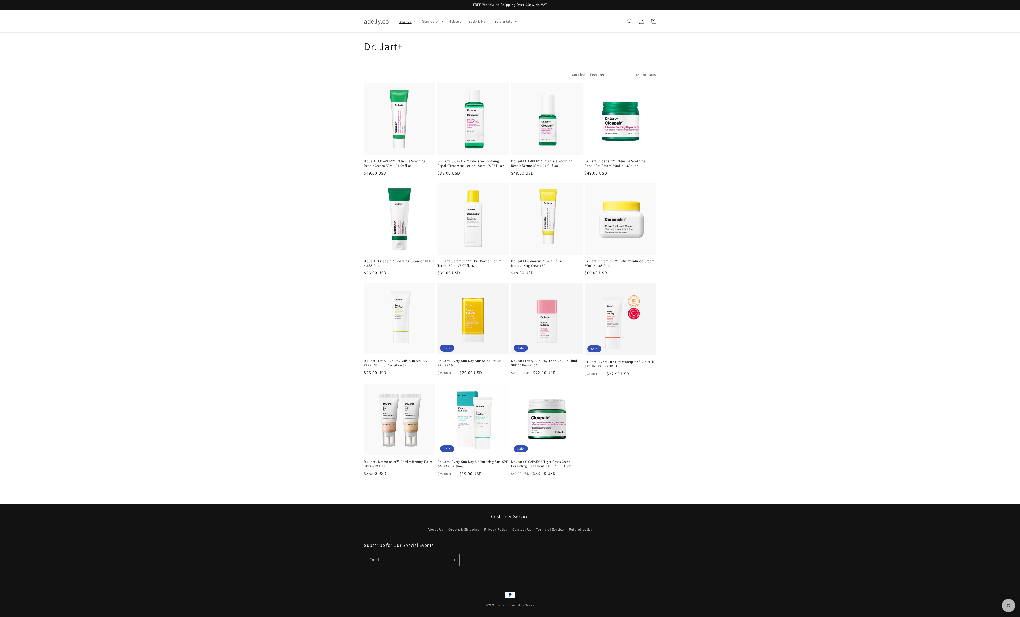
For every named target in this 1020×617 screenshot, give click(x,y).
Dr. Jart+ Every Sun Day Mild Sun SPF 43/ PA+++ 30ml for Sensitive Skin (396, 363)
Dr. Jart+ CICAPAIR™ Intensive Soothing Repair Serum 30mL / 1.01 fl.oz (542, 163)
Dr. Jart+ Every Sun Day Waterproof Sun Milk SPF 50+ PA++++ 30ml (619, 364)
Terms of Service (550, 529)
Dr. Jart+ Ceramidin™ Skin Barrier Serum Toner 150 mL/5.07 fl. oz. (469, 263)
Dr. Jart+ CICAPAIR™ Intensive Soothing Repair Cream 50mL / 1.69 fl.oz (395, 163)
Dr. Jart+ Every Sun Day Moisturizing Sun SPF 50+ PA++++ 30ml (472, 464)
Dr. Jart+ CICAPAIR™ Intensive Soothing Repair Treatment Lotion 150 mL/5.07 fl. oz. (471, 163)
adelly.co (502, 605)
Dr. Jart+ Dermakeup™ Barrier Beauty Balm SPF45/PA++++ (398, 464)
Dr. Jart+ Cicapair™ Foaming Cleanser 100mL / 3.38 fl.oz (399, 263)
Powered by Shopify (521, 605)
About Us (436, 529)
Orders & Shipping (463, 529)
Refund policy (581, 529)
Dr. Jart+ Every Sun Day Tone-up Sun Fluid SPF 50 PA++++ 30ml (544, 363)
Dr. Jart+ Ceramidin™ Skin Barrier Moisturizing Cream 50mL (537, 263)
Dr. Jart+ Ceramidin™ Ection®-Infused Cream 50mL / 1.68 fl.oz (619, 263)
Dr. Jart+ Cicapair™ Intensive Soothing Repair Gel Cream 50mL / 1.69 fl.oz (615, 163)
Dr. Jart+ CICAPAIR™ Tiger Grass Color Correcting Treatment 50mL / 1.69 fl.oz (541, 464)
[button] (407, 21)
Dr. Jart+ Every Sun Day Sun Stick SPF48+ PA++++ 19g (469, 363)
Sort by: (578, 74)
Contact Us (521, 529)
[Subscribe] (453, 560)
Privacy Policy (495, 529)
